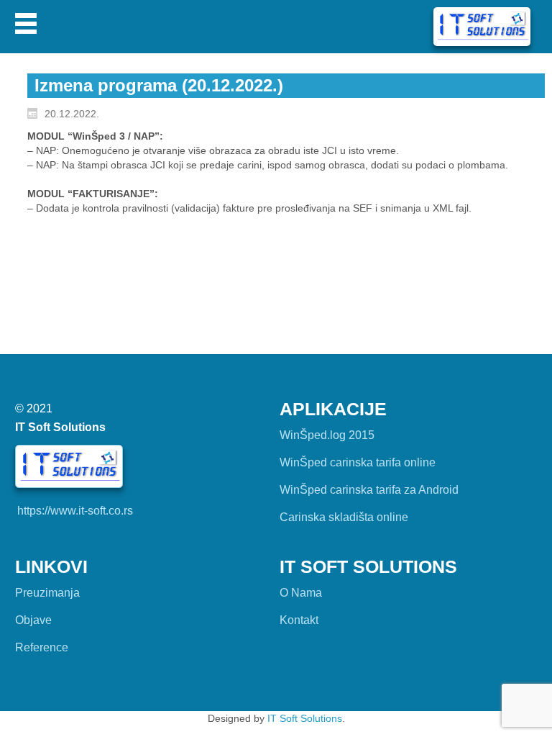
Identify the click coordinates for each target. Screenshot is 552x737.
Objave (33, 620)
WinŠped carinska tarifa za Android (369, 490)
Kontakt (299, 620)
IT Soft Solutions (304, 718)
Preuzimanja (47, 593)
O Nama (301, 593)
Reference (41, 647)
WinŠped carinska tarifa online (358, 462)
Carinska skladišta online (344, 517)
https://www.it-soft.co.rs (75, 511)
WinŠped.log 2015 (327, 435)
